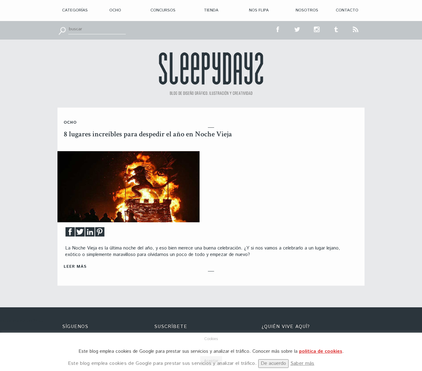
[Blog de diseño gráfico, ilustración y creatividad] (211, 73)
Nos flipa (259, 10)
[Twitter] (80, 233)
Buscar (62, 30)
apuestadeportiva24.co (22, 321)
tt (297, 29)
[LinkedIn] (90, 233)
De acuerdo (273, 363)
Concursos (162, 10)
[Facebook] (70, 233)
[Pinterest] (100, 233)
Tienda (211, 10)
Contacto (347, 10)
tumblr (336, 29)
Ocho (115, 10)
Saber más (302, 363)
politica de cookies (320, 351)
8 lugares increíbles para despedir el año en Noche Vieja (148, 134)
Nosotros (307, 10)
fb (278, 29)
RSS (356, 29)
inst (317, 29)
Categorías (75, 10)
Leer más (75, 267)
